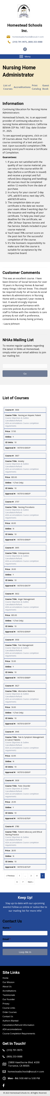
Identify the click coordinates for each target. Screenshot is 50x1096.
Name (7, 927)
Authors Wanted (10, 1020)
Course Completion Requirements (19, 1033)
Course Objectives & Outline (17, 418)
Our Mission (8, 982)
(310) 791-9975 (19, 41)
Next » (30, 882)
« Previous (10, 875)
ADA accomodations (13, 423)
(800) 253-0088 (35, 41)
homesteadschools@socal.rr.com (28, 36)
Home (5, 978)
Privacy (6, 1003)
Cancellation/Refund (13, 420)
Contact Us (8, 1016)
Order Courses (10, 1012)
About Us (7, 986)
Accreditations (22, 87)
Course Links (9, 1007)
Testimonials (9, 995)
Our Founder (9, 999)
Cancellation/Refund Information (18, 1025)
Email (7, 939)
